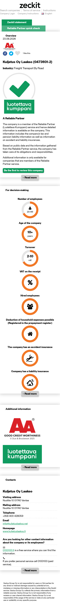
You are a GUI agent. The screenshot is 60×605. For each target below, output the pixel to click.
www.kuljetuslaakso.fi (14, 531)
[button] (5, 53)
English (48, 14)
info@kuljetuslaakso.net (15, 524)
